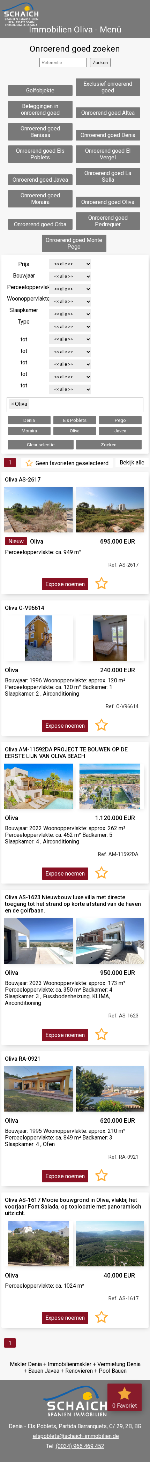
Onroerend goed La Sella (107, 176)
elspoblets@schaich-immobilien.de (76, 1436)
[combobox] (75, 404)
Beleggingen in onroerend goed (40, 109)
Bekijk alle (132, 462)
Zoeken (109, 444)
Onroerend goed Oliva (107, 202)
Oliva (75, 430)
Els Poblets (75, 420)
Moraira (29, 430)
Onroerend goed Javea (40, 179)
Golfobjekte (40, 90)
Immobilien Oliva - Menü (75, 29)
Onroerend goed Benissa (40, 131)
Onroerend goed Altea (108, 112)
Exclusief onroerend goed (107, 87)
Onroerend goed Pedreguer (108, 221)
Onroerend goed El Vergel (107, 154)
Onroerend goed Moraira (40, 198)
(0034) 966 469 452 (80, 1446)
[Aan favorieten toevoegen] (101, 584)
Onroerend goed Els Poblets (40, 154)
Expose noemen (65, 584)
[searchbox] (34, 404)
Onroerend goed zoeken (75, 49)
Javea (120, 430)
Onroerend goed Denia (108, 135)
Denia (29, 420)
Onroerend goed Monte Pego (74, 243)
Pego (120, 420)
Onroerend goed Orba (40, 224)
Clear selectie (40, 444)
